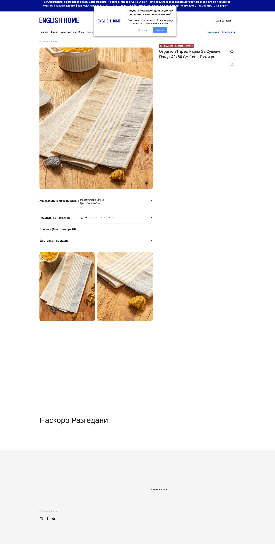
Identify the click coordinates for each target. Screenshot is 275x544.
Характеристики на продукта (59, 200)
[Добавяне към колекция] (232, 58)
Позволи (160, 30)
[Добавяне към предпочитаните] (232, 52)
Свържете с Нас (159, 489)
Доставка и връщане (53, 240)
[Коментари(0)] (59, 217)
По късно (143, 30)
